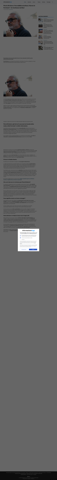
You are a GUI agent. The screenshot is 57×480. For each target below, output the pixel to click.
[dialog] (28, 240)
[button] (28, 239)
